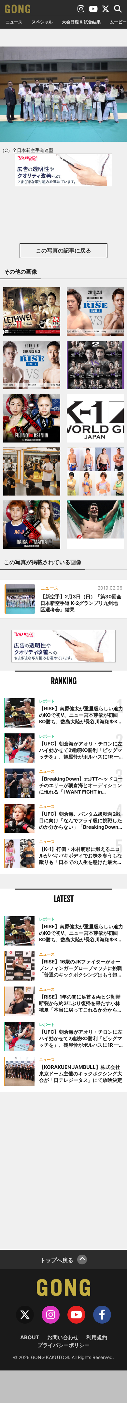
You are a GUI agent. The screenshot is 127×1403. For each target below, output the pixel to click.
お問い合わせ (62, 1337)
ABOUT (29, 1337)
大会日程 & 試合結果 (81, 21)
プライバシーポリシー (63, 1345)
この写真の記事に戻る (63, 250)
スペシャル (42, 21)
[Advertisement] (63, 1170)
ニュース (14, 21)
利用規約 (96, 1337)
